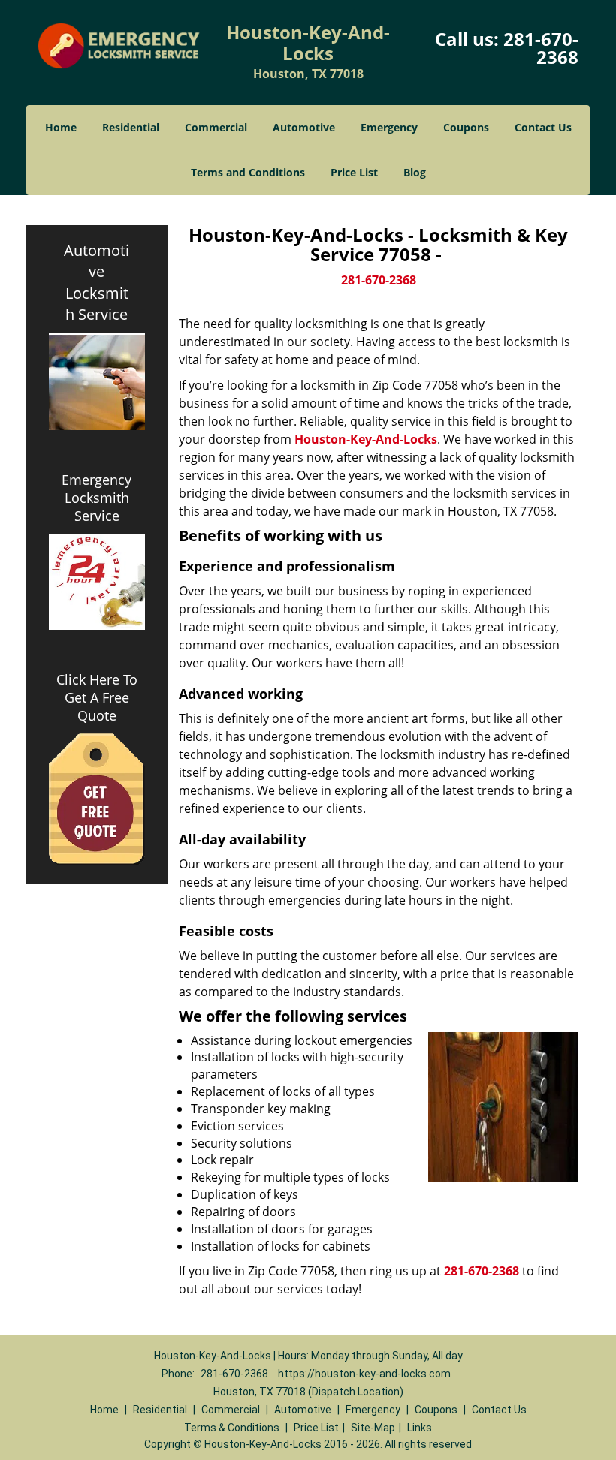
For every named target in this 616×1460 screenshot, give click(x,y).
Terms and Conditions (248, 172)
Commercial (216, 127)
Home (61, 127)
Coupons (466, 127)
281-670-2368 (540, 47)
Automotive (304, 127)
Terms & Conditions (231, 1428)
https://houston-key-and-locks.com (364, 1374)
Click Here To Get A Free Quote (96, 697)
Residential (130, 127)
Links (419, 1428)
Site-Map (373, 1428)
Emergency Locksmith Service (96, 498)
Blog (414, 172)
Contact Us (543, 127)
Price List (354, 172)
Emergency (389, 127)
